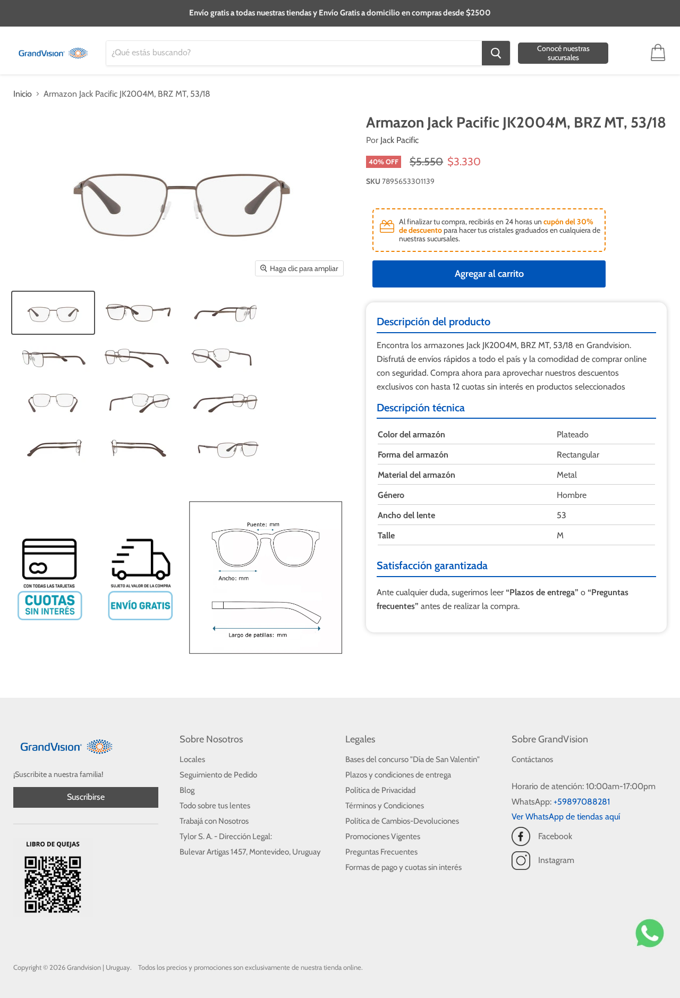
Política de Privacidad (380, 790)
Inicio (22, 94)
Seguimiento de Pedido (218, 775)
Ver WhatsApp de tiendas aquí (566, 816)
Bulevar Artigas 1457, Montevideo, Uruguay (250, 852)
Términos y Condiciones (384, 805)
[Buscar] (496, 53)
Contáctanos (532, 759)
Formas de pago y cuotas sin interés (403, 867)
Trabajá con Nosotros (214, 821)
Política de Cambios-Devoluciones (402, 821)
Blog (187, 790)
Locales (192, 759)
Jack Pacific (399, 140)
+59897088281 (582, 802)
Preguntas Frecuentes (381, 852)
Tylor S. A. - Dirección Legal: (226, 836)
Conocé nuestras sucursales (563, 53)
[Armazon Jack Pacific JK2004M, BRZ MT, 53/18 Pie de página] (53, 313)
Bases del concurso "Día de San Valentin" (412, 759)
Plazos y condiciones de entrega (398, 775)
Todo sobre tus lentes (215, 805)
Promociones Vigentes (382, 836)
